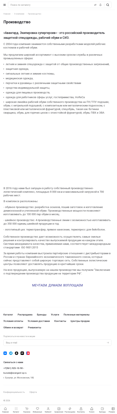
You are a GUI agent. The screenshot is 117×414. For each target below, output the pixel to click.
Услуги (55, 314)
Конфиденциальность (14, 392)
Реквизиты (34, 327)
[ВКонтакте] (5, 353)
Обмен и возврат (13, 327)
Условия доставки (39, 321)
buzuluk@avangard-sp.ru (15, 373)
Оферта (33, 392)
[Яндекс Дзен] (16, 353)
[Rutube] (22, 353)
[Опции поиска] (95, 5)
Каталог (8, 314)
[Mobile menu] (5, 5)
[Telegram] (11, 353)
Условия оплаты (13, 321)
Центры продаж (80, 321)
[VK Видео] (28, 353)
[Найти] (107, 5)
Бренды (41, 314)
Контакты (60, 321)
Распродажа (25, 314)
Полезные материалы (76, 314)
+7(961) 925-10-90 (13, 368)
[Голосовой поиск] (101, 5)
